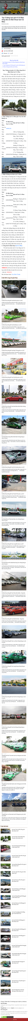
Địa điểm (15, 1)
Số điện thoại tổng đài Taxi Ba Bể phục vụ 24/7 (12, 324)
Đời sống (20, 1)
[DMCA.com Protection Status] (14, 1016)
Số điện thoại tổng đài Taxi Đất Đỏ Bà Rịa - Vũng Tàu (13, 618)
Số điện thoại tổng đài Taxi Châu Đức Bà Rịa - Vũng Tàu (13, 593)
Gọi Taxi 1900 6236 (8, 51)
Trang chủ (3, 1)
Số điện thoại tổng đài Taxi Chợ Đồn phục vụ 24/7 (12, 377)
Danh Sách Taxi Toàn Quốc (10, 7)
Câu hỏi (25, 1)
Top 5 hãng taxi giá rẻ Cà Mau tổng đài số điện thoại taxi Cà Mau (13, 63)
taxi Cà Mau (19, 245)
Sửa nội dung (7, 48)
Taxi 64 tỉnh (8, 1)
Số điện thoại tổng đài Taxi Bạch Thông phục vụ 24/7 (13, 350)
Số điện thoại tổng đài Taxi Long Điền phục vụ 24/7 (13, 544)
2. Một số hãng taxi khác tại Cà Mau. (10, 66)
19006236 (8, 128)
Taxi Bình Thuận (16, 274)
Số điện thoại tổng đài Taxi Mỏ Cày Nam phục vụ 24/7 (13, 467)
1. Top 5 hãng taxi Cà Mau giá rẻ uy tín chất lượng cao (13, 65)
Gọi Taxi (15, 1019)
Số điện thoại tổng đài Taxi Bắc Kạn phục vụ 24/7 (12, 300)
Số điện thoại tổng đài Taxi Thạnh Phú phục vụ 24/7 (13, 493)
